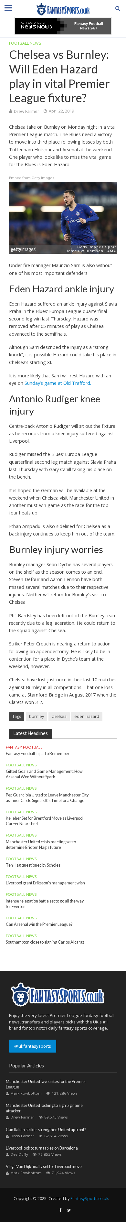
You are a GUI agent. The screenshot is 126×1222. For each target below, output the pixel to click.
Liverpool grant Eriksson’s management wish (45, 883)
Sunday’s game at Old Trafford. (58, 383)
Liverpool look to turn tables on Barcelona (42, 1148)
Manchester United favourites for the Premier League (46, 1084)
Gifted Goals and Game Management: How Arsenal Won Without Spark (44, 774)
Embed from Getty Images (31, 178)
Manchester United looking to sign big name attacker (44, 1108)
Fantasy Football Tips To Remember (37, 753)
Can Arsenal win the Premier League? (39, 924)
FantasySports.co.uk (89, 1198)
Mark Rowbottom (26, 1093)
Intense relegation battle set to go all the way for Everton (45, 904)
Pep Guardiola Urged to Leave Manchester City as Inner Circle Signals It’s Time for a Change (47, 798)
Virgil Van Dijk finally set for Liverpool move (44, 1166)
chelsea (59, 716)
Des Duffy (19, 1154)
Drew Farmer (26, 111)
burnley (36, 716)
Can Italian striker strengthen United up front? (46, 1129)
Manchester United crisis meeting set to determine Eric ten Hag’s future (41, 844)
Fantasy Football (24, 747)
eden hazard (86, 716)
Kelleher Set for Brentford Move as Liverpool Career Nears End (44, 821)
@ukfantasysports (32, 1046)
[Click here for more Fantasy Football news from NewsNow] (41, 26)
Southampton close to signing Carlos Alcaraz (45, 942)
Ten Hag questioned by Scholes (33, 865)
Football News (25, 43)
